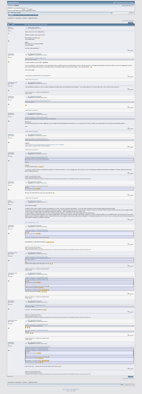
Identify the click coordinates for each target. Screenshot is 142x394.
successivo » (132, 20)
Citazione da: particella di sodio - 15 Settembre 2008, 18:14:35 (37, 100)
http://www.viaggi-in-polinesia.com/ (32, 222)
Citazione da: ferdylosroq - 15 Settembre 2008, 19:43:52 (36, 229)
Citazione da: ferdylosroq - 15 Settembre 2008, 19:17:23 (36, 138)
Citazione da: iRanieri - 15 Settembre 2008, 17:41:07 (35, 58)
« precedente (125, 20)
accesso (14, 8)
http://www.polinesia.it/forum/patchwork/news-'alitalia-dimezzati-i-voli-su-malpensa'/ (44, 144)
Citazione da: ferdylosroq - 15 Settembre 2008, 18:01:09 (36, 117)
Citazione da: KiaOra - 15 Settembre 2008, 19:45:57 (35, 305)
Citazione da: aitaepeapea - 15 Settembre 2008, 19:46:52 (36, 277)
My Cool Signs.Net (34, 79)
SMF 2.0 (64, 389)
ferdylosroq (11, 54)
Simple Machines (75, 389)
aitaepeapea (11, 152)
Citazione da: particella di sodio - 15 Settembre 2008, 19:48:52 (37, 346)
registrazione (25, 8)
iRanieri (10, 27)
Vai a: (122, 384)
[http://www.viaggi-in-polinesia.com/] (10, 209)
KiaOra (9, 201)
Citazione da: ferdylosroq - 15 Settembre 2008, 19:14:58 (36, 256)
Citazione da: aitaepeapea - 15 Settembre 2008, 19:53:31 (36, 330)
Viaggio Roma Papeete (33, 27)
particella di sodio (12, 82)
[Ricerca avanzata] (111, 12)
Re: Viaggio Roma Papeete (34, 54)
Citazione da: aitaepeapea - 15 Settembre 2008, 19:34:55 (36, 186)
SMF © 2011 (69, 389)
